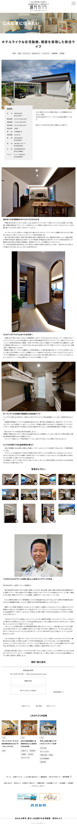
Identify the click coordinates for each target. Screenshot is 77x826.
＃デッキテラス (45, 53)
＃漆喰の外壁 (43, 755)
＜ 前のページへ (25, 706)
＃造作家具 (43, 762)
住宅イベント (17, 777)
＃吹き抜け (30, 754)
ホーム (8, 777)
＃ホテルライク (26, 53)
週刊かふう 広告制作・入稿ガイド (24, 783)
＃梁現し (51, 755)
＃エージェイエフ (44, 751)
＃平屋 (19, 53)
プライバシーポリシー (38, 786)
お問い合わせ (8, 783)
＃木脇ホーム (24, 751)
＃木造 (3, 751)
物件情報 (66, 777)
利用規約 (70, 783)
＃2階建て (23, 754)
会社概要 (62, 783)
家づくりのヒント (54, 777)
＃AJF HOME (43, 748)
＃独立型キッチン (36, 53)
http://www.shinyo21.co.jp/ (36, 674)
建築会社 (44, 777)
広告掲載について (52, 783)
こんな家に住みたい (31, 777)
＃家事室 (62, 53)
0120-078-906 (18, 674)
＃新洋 (14, 53)
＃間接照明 (55, 53)
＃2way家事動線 (44, 758)
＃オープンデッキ (25, 757)
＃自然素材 (32, 751)
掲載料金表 (40, 783)
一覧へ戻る (38, 706)
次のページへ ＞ (51, 706)
